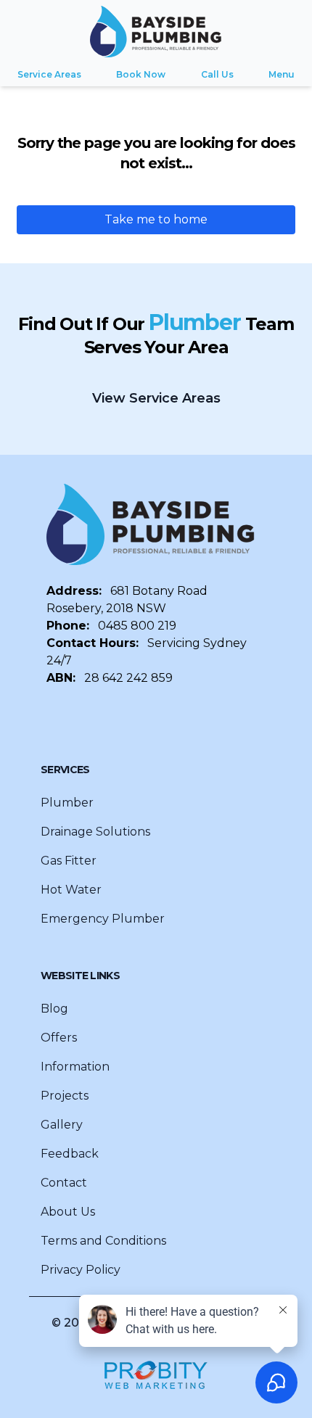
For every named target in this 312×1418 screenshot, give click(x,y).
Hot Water (71, 889)
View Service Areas (156, 398)
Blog (54, 1008)
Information (75, 1066)
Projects (65, 1095)
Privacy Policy (80, 1270)
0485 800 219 (137, 625)
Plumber (67, 802)
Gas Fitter (69, 860)
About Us (68, 1212)
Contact (64, 1183)
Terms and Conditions (103, 1241)
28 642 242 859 (128, 678)
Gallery (62, 1124)
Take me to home (156, 219)
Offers (59, 1037)
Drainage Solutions (95, 831)
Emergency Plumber (103, 919)
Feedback (70, 1154)
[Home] (155, 31)
